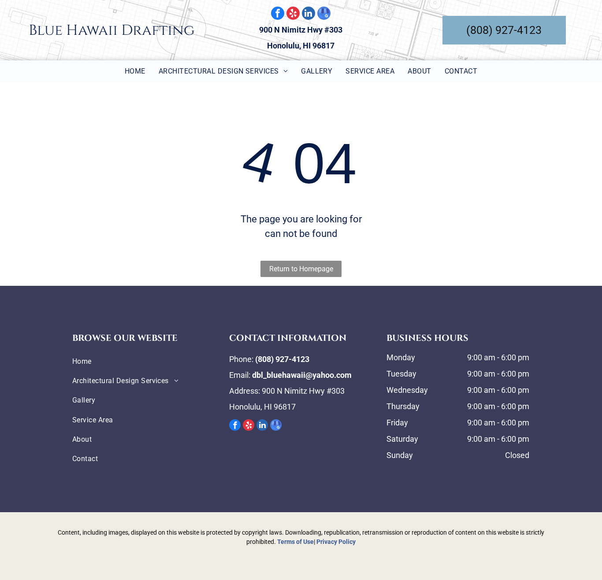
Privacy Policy (336, 541)
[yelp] (293, 14)
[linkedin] (308, 14)
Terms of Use (295, 541)
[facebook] (277, 14)
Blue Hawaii (73, 30)
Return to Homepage (301, 269)
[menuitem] (135, 71)
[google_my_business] (324, 14)
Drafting (157, 30)
